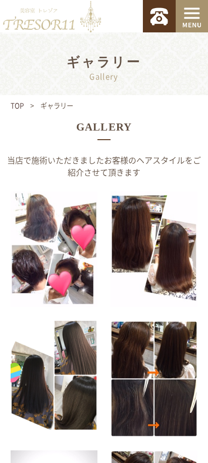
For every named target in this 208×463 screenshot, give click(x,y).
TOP (17, 105)
